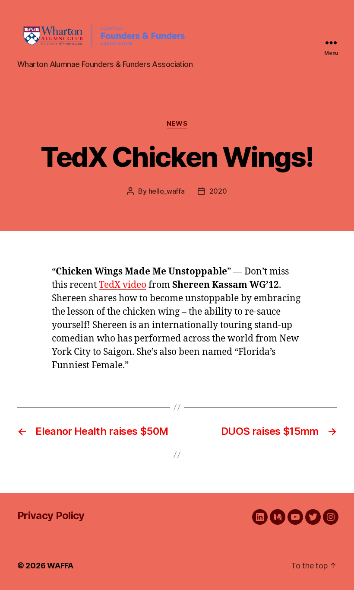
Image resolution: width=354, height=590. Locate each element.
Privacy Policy (51, 515)
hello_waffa (167, 191)
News (177, 124)
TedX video (122, 285)
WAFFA (60, 565)
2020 (218, 191)
